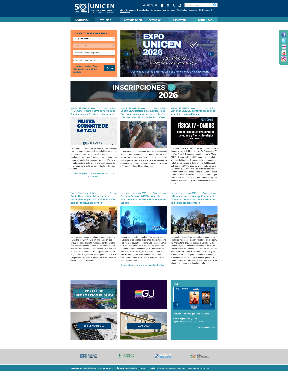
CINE (176, 284)
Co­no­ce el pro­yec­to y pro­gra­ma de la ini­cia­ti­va (142, 265)
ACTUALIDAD (205, 20)
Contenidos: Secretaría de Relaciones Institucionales (157, 368)
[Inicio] (162, 6)
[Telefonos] (174, 6)
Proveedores (124, 12)
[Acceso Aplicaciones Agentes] (180, 6)
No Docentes (204, 10)
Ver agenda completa (206, 327)
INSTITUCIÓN (82, 20)
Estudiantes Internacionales (163, 10)
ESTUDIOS (105, 20)
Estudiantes (144, 10)
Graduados (182, 10)
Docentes (193, 10)
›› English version (149, 5)
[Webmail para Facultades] (168, 6)
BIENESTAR (179, 20)
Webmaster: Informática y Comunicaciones (193, 368)
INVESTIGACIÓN (133, 20)
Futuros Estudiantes (127, 10)
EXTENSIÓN (155, 20)
